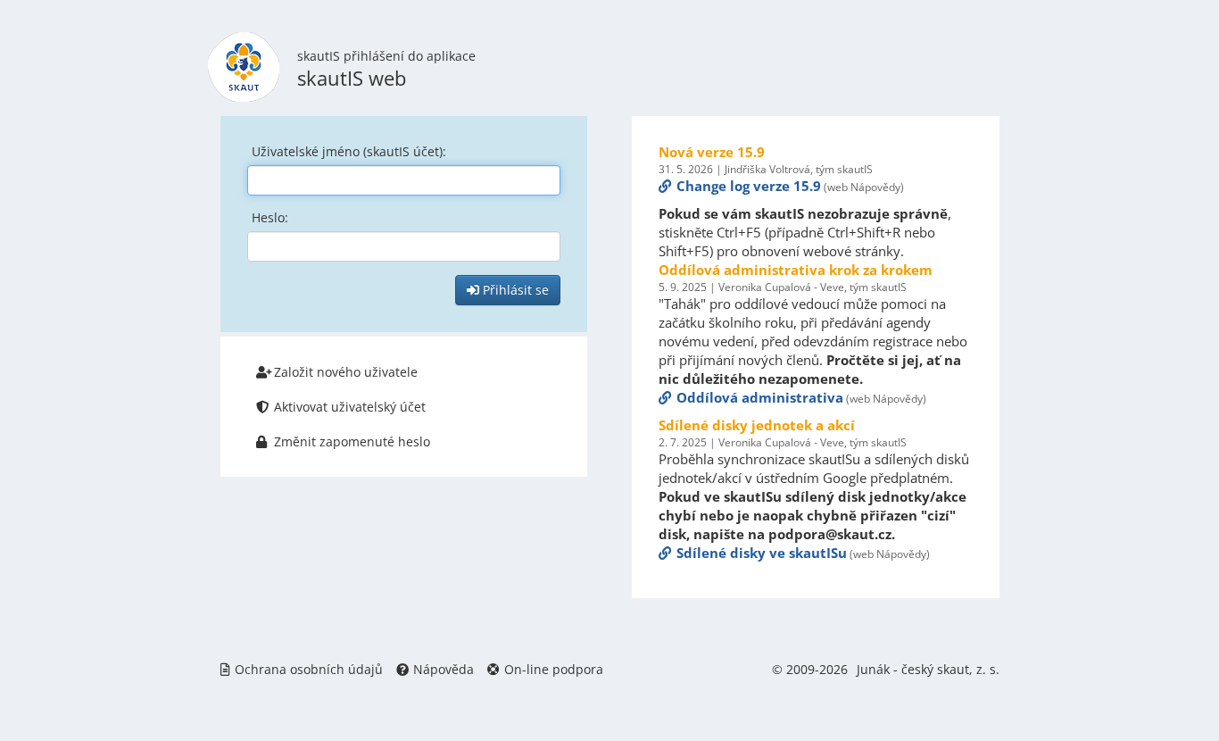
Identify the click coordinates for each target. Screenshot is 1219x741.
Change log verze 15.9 (748, 186)
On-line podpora (553, 669)
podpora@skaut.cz (829, 534)
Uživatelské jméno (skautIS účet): (349, 151)
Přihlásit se (514, 289)
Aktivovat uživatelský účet (350, 406)
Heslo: (270, 217)
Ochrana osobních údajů (309, 669)
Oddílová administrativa (759, 397)
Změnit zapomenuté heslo (352, 441)
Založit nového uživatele (346, 371)
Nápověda (443, 669)
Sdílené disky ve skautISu (761, 553)
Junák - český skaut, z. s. (928, 669)
